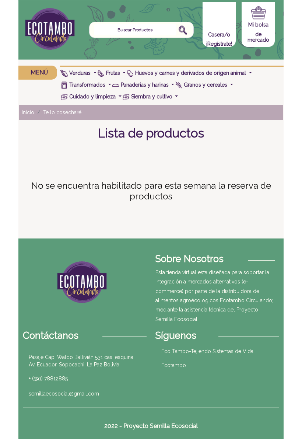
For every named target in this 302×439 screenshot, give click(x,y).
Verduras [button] (80, 73)
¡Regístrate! (219, 44)
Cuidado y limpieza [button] (92, 97)
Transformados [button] (87, 85)
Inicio (28, 112)
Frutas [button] (113, 73)
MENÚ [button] (39, 72)
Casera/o (219, 35)
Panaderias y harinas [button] (144, 85)
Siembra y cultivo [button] (152, 97)
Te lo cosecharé (62, 112)
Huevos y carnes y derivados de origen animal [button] (190, 73)
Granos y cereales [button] (205, 85)
